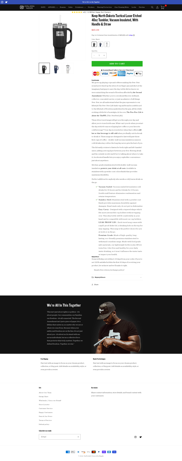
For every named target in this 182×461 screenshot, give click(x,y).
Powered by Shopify (98, 456)
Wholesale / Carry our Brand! (50, 400)
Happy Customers (46, 412)
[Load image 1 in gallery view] (44, 68)
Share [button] (96, 284)
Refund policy (44, 424)
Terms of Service (45, 420)
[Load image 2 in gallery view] (56, 68)
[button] (53, 7)
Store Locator (44, 404)
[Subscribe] (77, 437)
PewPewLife (87, 456)
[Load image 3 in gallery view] (68, 68)
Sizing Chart (43, 396)
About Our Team (45, 392)
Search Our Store (45, 416)
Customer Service (46, 408)
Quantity (94, 51)
